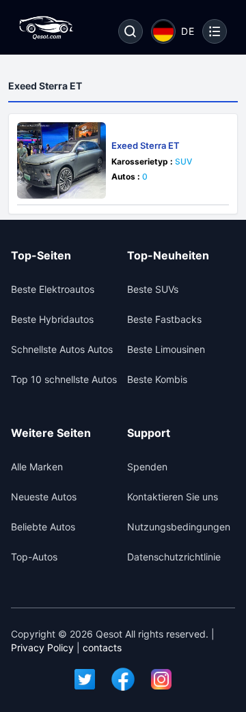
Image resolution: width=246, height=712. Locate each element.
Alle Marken (37, 466)
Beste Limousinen (166, 349)
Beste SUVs (152, 289)
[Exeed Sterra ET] (61, 160)
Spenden (147, 466)
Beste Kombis (157, 379)
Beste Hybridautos (52, 319)
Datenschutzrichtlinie (174, 557)
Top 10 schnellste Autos (64, 379)
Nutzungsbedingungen (178, 526)
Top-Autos (34, 557)
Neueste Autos (44, 496)
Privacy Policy (42, 647)
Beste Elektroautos (52, 289)
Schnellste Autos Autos (62, 349)
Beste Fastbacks (164, 319)
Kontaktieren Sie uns (172, 496)
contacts (102, 647)
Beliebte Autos (43, 526)
